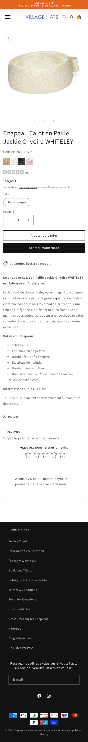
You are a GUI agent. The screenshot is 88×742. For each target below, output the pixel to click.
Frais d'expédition (28, 187)
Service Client (18, 541)
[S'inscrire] (74, 680)
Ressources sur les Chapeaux (28, 619)
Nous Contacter (19, 609)
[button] (7, 17)
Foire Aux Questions (22, 599)
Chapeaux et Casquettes (27, 730)
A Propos (15, 628)
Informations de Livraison (26, 551)
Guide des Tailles (20, 570)
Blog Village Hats (20, 638)
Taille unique (17, 202)
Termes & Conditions (23, 590)
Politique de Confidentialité (28, 580)
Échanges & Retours (22, 561)
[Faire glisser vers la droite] (53, 121)
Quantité (8, 211)
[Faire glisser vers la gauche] (34, 121)
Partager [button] (14, 417)
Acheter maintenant (44, 248)
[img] (13, 172)
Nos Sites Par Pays (21, 648)
